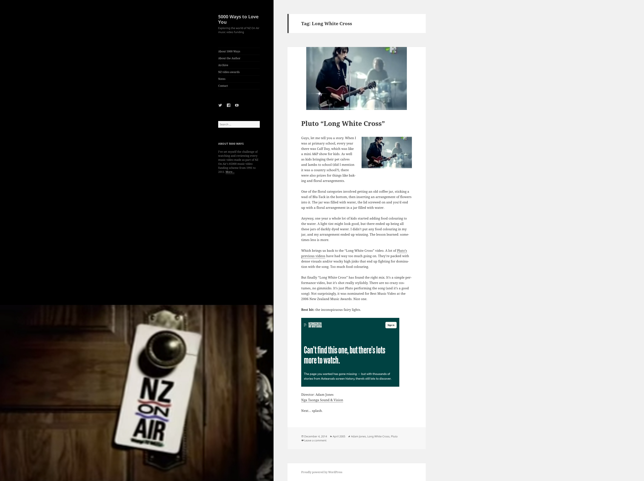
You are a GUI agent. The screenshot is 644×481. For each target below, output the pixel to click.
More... (230, 172)
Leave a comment (315, 440)
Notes (221, 79)
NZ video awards (229, 72)
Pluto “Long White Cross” (343, 123)
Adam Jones (358, 436)
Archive (223, 65)
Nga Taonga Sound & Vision (322, 400)
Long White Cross (378, 436)
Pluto (394, 436)
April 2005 (339, 436)
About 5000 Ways (229, 51)
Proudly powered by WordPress (321, 472)
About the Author (229, 58)
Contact (223, 86)
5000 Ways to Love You (238, 19)
